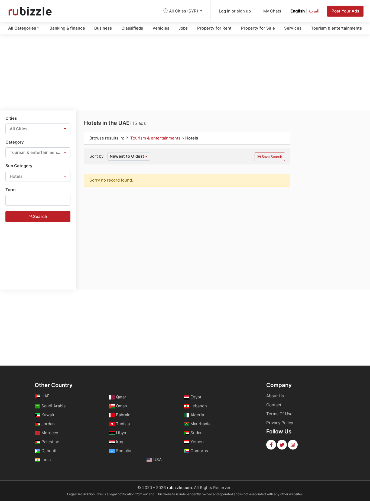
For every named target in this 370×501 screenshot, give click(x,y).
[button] (37, 128)
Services (292, 28)
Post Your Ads (345, 11)
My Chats (272, 11)
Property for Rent (214, 28)
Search (40, 216)
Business (103, 28)
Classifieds (132, 28)
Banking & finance (67, 28)
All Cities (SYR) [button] (184, 11)
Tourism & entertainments (336, 28)
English (297, 11)
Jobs (183, 28)
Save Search (271, 156)
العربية (313, 11)
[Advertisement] (185, 72)
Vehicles (160, 28)
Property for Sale (258, 28)
